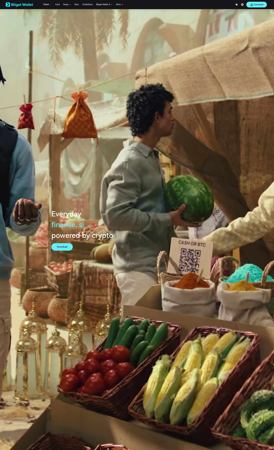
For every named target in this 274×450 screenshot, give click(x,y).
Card (57, 4)
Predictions (87, 4)
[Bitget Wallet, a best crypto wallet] (23, 4)
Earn (77, 4)
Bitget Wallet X (103, 4)
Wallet (46, 4)
